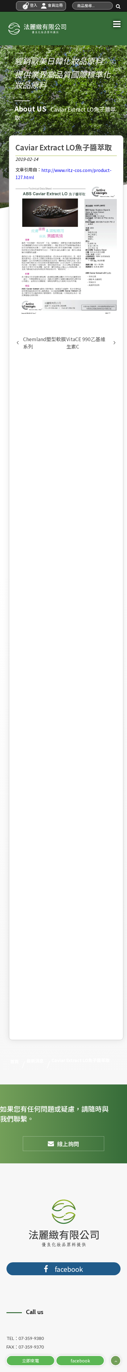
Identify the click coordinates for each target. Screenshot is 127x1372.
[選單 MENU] (117, 23)
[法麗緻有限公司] (37, 27)
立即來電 (30, 1361)
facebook (80, 1361)
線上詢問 (68, 1144)
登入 (33, 5)
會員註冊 (55, 5)
